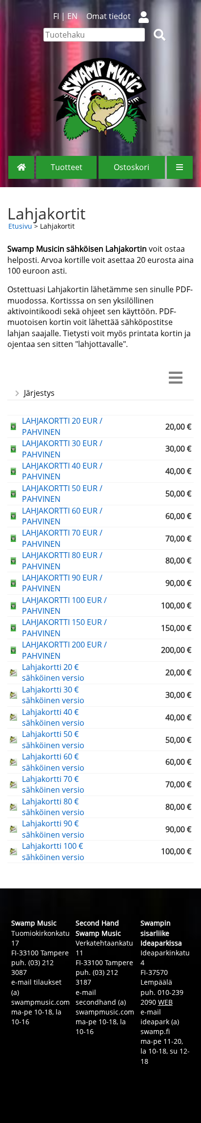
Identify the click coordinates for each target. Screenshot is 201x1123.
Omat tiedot (108, 16)
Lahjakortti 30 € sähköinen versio (53, 695)
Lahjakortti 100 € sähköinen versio (53, 851)
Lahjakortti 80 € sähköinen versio (53, 807)
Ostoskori (131, 167)
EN (72, 16)
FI (56, 16)
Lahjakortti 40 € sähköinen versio (53, 717)
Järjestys (39, 393)
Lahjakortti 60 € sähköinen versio (53, 762)
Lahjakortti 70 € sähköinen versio (53, 784)
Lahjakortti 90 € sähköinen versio (53, 829)
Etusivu (20, 226)
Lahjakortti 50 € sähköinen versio (53, 739)
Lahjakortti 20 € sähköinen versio (53, 672)
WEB (165, 1002)
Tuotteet (66, 167)
